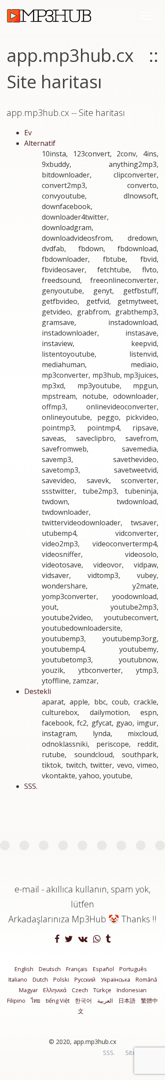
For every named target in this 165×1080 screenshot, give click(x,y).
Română (146, 979)
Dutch (40, 979)
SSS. (30, 786)
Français (77, 969)
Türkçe (102, 990)
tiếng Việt (58, 1000)
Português (133, 969)
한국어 (83, 1000)
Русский (84, 979)
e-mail (27, 889)
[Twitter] (70, 939)
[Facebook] (58, 939)
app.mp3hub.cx (94, 1041)
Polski (61, 979)
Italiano (17, 979)
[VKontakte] (84, 939)
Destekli (37, 691)
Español (103, 969)
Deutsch (50, 969)
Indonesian (132, 990)
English (24, 969)
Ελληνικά (54, 990)
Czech (80, 990)
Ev (28, 132)
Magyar (28, 990)
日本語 (127, 1000)
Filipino (16, 1000)
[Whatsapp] (97, 939)
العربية (105, 1000)
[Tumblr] (108, 939)
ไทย (35, 1000)
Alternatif (39, 143)
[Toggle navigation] (145, 16)
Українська (115, 979)
